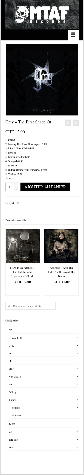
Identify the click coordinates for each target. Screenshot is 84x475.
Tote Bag (13, 439)
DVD (11, 345)
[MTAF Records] (42, 14)
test (10, 431)
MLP (11, 368)
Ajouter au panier (45, 187)
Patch (11, 384)
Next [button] (75, 262)
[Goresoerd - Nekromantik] (76, 123)
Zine (11, 447)
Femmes (16, 407)
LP (10, 361)
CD (18, 202)
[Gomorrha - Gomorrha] (68, 123)
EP (10, 353)
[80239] (42, 79)
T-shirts (12, 399)
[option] (22, 262)
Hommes (16, 415)
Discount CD (15, 338)
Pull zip (12, 392)
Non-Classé (15, 376)
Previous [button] (9, 262)
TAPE (12, 424)
